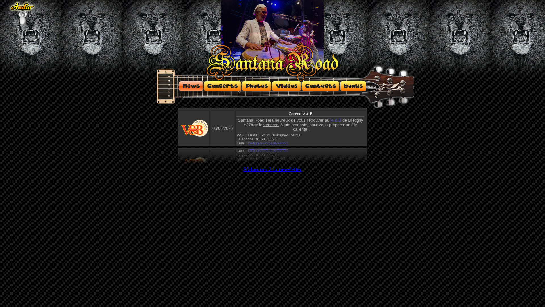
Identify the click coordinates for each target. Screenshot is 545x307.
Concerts (222, 86)
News (191, 86)
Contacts (320, 86)
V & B (335, 120)
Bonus (353, 86)
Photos (257, 86)
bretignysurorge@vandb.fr (268, 143)
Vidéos (286, 86)
